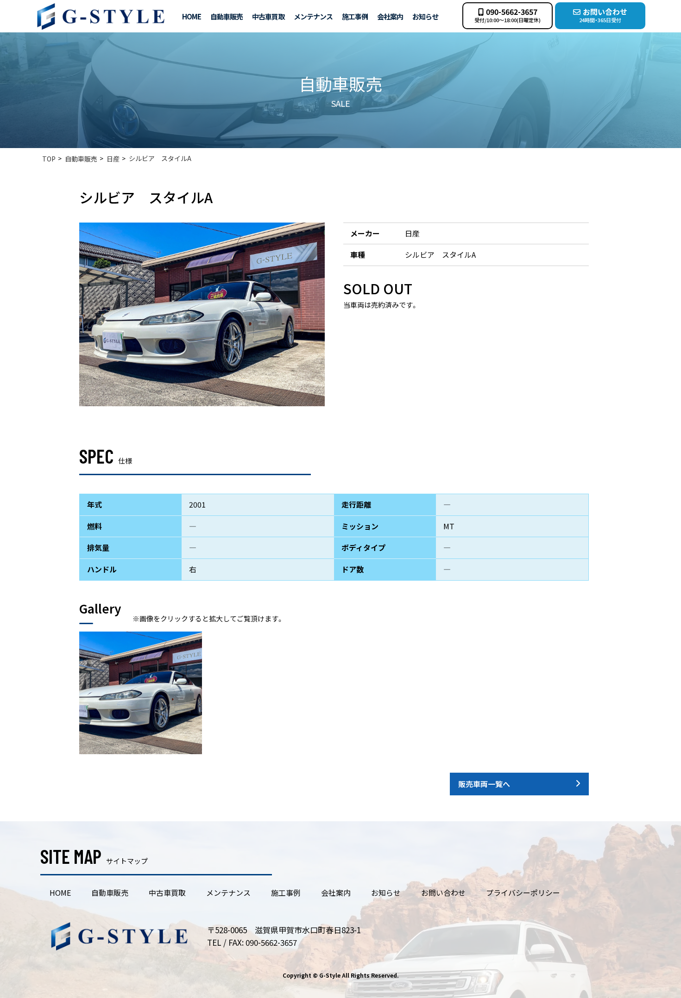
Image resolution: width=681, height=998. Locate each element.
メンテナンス (313, 16)
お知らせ (425, 16)
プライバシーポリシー (523, 892)
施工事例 (355, 16)
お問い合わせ (443, 892)
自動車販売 (226, 16)
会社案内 (390, 16)
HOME (191, 16)
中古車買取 (268, 16)
